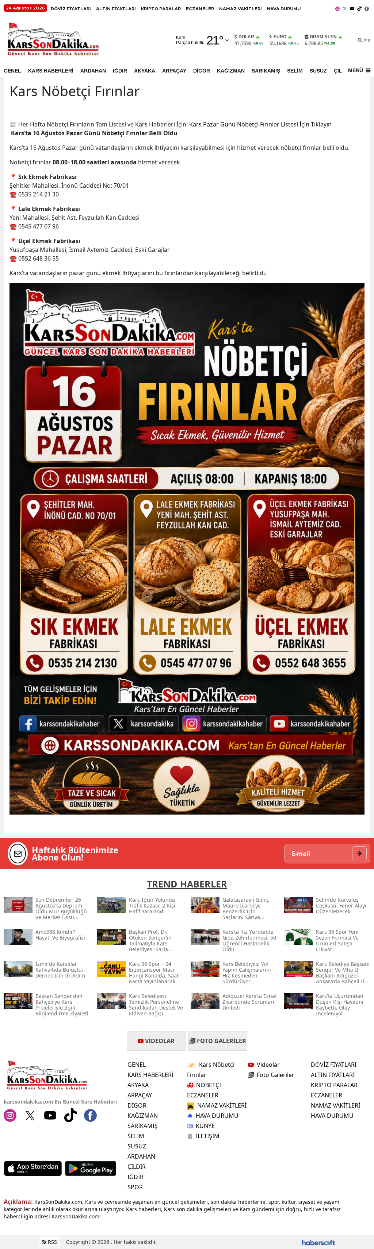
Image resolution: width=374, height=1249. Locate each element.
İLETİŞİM (208, 1136)
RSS (51, 1241)
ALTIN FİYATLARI (116, 9)
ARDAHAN (93, 71)
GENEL (12, 71)
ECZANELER (200, 9)
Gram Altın (323, 37)
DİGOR (201, 71)
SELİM (295, 71)
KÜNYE (205, 1126)
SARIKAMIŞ (266, 71)
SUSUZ (318, 71)
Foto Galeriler (275, 1075)
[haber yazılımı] (318, 1242)
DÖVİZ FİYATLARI (71, 9)
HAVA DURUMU (284, 9)
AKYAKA (144, 71)
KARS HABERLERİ (50, 71)
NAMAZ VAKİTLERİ (240, 9)
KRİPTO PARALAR (161, 9)
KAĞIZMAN (231, 71)
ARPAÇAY (174, 71)
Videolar (268, 1065)
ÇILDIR (136, 1167)
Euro (280, 37)
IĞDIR (120, 71)
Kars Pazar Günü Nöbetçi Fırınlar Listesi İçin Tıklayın (260, 124)
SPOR (135, 1187)
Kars (141, 124)
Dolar (246, 37)
